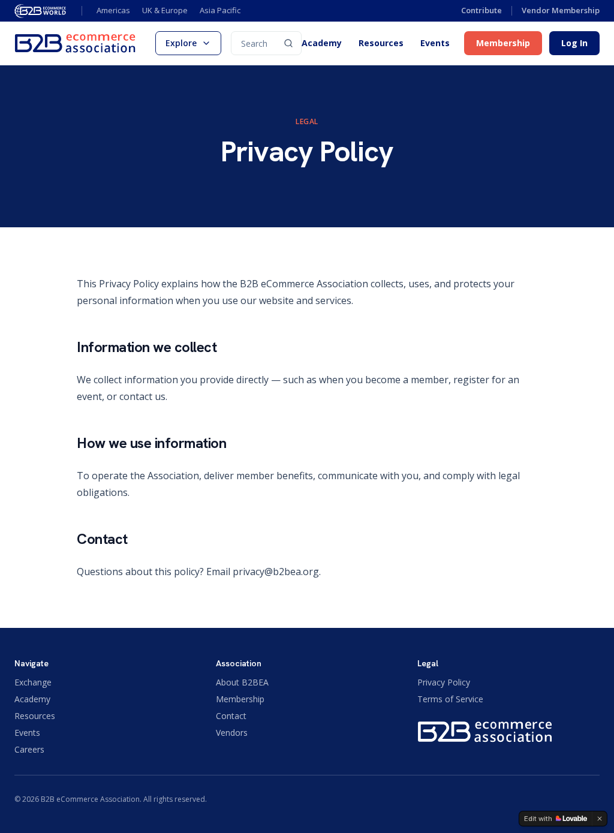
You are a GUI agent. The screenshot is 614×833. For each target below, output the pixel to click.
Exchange (33, 682)
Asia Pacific (220, 10)
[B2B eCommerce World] (40, 10)
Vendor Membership (561, 10)
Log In (574, 43)
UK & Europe (165, 10)
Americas (113, 10)
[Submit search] (288, 43)
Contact (231, 715)
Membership (503, 43)
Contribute (481, 10)
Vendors (232, 732)
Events (435, 43)
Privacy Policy (443, 682)
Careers (29, 749)
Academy (322, 43)
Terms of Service (450, 699)
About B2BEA (242, 682)
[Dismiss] (599, 818)
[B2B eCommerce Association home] (75, 43)
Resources (381, 43)
